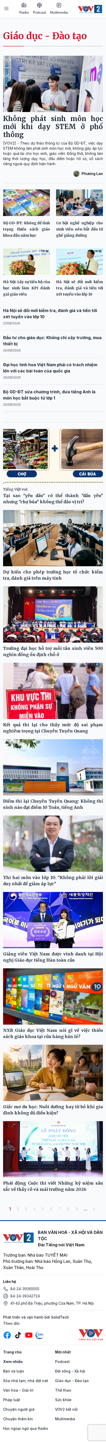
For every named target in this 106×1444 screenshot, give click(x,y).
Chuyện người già (18, 1409)
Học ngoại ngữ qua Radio (25, 1428)
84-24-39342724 (25, 1296)
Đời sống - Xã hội (70, 1371)
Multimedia (59, 12)
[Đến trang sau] (95, 1208)
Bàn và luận (13, 1371)
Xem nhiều (13, 1361)
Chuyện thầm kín (18, 1419)
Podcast (39, 12)
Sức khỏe (63, 1400)
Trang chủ (12, 1352)
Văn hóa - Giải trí (18, 1390)
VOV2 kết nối (66, 1409)
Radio (24, 12)
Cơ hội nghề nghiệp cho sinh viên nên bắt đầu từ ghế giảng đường (79, 229)
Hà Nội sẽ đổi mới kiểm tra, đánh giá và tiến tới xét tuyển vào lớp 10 (79, 288)
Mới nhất (63, 1352)
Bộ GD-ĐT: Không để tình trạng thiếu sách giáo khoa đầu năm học (26, 229)
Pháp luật (11, 1400)
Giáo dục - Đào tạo (45, 36)
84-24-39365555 (24, 1289)
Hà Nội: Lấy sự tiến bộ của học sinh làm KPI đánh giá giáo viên (26, 288)
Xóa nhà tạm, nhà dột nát (25, 1380)
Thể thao (63, 1390)
